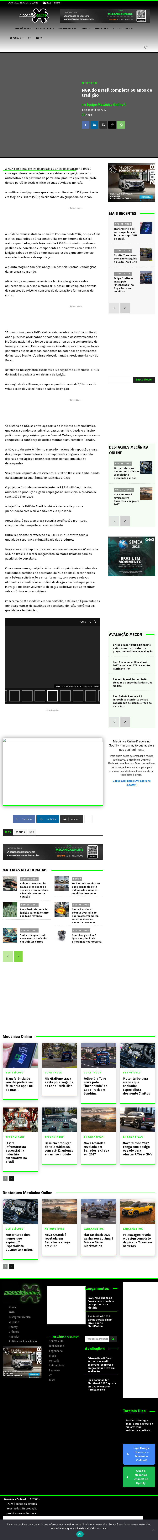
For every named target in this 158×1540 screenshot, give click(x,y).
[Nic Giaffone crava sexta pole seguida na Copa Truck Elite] (146, 254)
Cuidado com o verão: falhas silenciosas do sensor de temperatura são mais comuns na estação (34, 890)
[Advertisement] (75, 219)
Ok (80, 1534)
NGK (31, 832)
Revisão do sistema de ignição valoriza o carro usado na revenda (34, 912)
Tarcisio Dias (134, 1411)
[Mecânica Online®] (34, 16)
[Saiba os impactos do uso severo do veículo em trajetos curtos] (10, 935)
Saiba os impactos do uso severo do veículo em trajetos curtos (33, 938)
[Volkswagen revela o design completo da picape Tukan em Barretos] (137, 1211)
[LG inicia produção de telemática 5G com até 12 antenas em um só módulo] (59, 1119)
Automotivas (124, 489)
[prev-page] (8, 956)
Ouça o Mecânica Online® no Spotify (137, 1477)
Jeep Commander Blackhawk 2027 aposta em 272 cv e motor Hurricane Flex (132, 665)
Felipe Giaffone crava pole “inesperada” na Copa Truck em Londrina (124, 285)
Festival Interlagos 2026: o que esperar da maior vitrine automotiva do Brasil (139, 1425)
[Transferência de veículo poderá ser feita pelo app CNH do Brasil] (146, 228)
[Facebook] (85, 125)
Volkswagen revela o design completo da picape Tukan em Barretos (137, 1240)
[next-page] (18, 956)
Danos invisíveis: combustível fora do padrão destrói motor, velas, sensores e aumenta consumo (85, 916)
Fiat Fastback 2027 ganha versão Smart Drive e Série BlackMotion (98, 1240)
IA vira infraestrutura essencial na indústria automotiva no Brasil (16, 1152)
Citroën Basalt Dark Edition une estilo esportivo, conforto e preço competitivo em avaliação (132, 648)
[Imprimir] (103, 125)
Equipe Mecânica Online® (106, 104)
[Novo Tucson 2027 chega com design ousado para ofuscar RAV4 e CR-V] (137, 1119)
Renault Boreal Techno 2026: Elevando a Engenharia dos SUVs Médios (132, 682)
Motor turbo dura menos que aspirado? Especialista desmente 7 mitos (136, 1086)
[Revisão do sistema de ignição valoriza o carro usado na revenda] (10, 909)
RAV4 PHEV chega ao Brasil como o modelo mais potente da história (101, 1302)
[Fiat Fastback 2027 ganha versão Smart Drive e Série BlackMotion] (98, 1211)
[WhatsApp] (121, 125)
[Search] (113, 1339)
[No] (153, 1530)
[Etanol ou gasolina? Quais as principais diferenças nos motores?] (62, 935)
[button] (145, 47)
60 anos (20, 832)
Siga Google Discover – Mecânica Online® (142, 1454)
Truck (77, 878)
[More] (88, 819)
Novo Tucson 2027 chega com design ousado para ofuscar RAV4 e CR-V (137, 1148)
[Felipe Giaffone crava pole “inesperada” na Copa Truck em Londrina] (146, 277)
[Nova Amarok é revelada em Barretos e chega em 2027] (146, 493)
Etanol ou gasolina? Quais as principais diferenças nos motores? (87, 938)
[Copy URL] (112, 125)
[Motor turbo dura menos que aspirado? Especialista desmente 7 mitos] (146, 467)
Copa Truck (123, 250)
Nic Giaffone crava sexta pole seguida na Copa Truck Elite (125, 258)
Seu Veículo (29, 878)
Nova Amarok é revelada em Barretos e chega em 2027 (126, 499)
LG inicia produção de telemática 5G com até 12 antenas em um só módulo (59, 1148)
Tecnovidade (15, 1137)
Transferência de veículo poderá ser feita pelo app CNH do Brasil (19, 1084)
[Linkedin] (94, 125)
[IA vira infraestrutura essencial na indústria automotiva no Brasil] (20, 1119)
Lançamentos (94, 1229)
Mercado (89, 83)
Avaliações (95, 1348)
